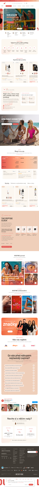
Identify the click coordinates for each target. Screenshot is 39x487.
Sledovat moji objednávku (21, 462)
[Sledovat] (2, 400)
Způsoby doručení (22, 450)
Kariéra (14, 454)
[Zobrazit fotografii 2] (8, 73)
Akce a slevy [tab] (30, 183)
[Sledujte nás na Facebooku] (2, 458)
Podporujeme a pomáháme (15, 456)
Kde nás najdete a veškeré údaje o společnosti (19, 440)
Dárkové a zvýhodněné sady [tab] (18, 183)
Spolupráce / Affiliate (15, 461)
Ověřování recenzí (22, 460)
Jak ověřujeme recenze (19, 154)
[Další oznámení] (26, 0)
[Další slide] (21, 28)
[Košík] (26, 3)
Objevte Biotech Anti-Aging (6, 246)
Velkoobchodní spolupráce (15, 459)
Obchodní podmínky (22, 453)
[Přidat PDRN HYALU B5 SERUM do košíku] (13, 62)
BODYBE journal (2, 5)
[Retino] (32, 467)
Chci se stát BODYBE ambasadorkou (19, 293)
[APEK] (24, 467)
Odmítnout (26, 484)
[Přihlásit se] (24, 3)
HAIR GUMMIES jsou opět (19, 0)
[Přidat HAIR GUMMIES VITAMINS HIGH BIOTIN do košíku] (27, 62)
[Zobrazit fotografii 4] (11, 197)
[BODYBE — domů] (19, 474)
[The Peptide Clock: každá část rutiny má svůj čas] (35, 283)
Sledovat (35, 402)
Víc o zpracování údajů (20, 482)
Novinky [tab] (7, 183)
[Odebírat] (36, 452)
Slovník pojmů (15, 453)
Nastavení (10, 484)
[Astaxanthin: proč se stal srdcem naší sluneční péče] (22, 283)
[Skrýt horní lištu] (37, 0)
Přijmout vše (30, 484)
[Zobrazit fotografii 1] (6, 73)
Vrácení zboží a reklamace (22, 455)
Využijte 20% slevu (10, 22)
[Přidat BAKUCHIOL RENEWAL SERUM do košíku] (27, 187)
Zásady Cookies (22, 459)
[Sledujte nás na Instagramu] (4, 458)
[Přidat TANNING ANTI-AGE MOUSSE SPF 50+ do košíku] (13, 187)
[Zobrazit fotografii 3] (10, 73)
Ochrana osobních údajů (22, 457)
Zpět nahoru (35, 474)
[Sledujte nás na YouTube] (6, 458)
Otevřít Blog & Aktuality (19, 259)
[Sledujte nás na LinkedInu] (11, 458)
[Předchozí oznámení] (12, 0)
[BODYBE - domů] (5, 3)
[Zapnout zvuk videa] (34, 28)
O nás (14, 450)
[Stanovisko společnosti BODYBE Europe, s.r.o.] (35, 271)
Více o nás (10, 331)
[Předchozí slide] (17, 28)
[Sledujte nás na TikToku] (8, 458)
